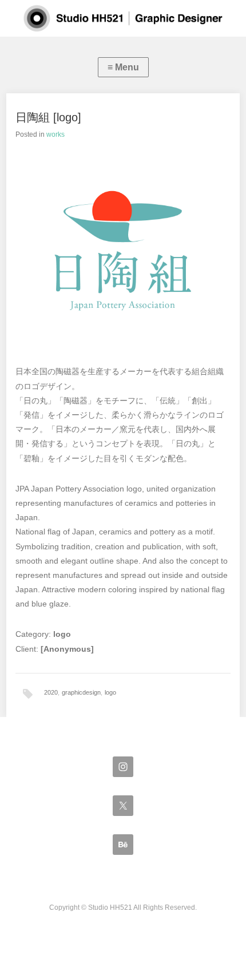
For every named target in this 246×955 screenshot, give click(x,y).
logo (110, 692)
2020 (51, 692)
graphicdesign (81, 692)
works (55, 134)
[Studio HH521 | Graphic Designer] (123, 18)
